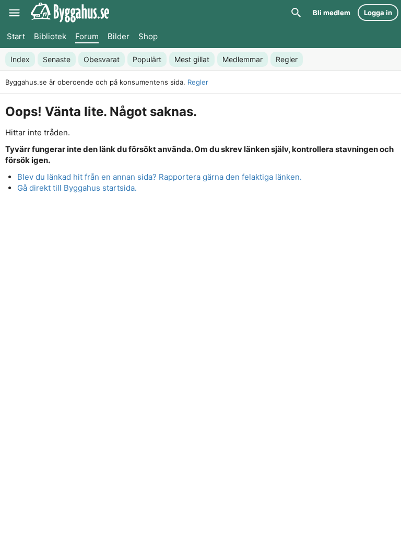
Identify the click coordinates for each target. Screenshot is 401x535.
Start (16, 36)
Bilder (118, 36)
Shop (148, 36)
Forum (87, 36)
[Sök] (296, 12)
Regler (197, 82)
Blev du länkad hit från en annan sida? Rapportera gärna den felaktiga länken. (159, 177)
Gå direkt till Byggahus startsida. (77, 188)
